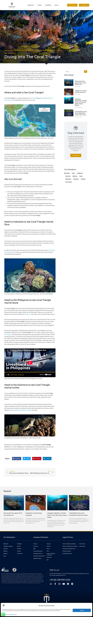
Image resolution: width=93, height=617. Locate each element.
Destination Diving (13, 50)
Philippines (68, 179)
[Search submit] (85, 71)
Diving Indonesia (28, 50)
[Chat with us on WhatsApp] (3, 614)
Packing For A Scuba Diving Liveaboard (81, 91)
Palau (80, 176)
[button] (31, 5)
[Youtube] (63, 583)
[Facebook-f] (55, 583)
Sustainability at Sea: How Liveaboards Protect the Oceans (81, 113)
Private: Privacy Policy (12, 614)
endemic (27, 314)
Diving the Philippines (46, 50)
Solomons (76, 179)
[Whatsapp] (50, 583)
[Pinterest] (72, 583)
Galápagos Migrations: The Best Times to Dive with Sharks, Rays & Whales (81, 102)
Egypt (73, 173)
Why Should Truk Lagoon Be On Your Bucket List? (80, 82)
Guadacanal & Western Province (22, 410)
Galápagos (80, 173)
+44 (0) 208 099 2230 (59, 579)
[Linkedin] (67, 583)
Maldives (75, 176)
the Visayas (7, 334)
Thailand (83, 179)
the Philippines (45, 98)
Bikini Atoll (67, 173)
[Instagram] (59, 583)
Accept (81, 610)
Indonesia (32, 98)
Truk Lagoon (68, 181)
